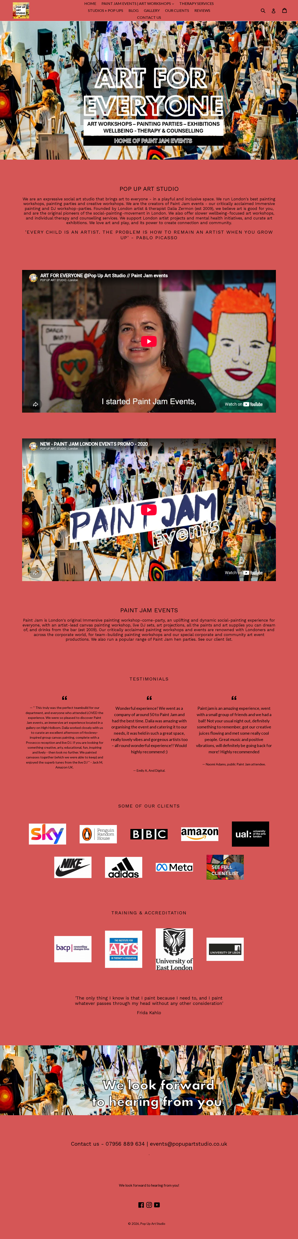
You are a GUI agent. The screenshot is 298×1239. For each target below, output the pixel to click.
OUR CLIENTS (177, 10)
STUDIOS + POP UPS (105, 10)
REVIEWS (202, 10)
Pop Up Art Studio (152, 1224)
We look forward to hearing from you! (149, 1185)
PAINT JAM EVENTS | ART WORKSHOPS (139, 3)
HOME (90, 3)
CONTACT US (149, 17)
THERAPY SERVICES (196, 3)
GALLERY (152, 10)
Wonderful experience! (137, 708)
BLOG (134, 10)
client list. (223, 639)
